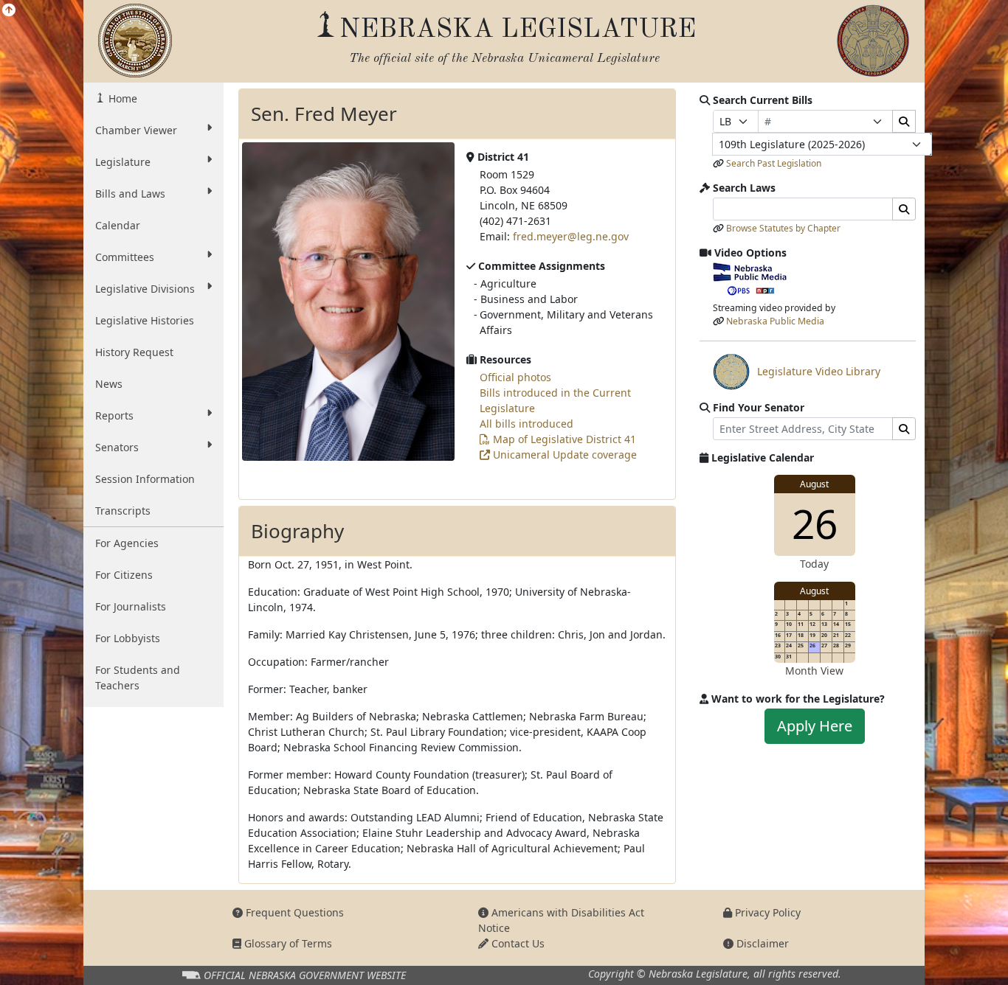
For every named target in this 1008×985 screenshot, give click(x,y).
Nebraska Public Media (775, 321)
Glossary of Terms (286, 943)
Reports (114, 415)
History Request (134, 352)
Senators (117, 447)
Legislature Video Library (796, 375)
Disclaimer (761, 943)
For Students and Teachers (137, 677)
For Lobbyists (127, 638)
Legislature (123, 162)
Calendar (117, 225)
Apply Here (814, 726)
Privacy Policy (766, 912)
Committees (124, 257)
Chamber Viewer (136, 130)
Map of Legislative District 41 (563, 439)
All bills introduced (526, 424)
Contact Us (517, 943)
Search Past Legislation (773, 163)
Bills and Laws (130, 194)
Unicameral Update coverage (563, 455)
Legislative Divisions (145, 289)
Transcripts (123, 511)
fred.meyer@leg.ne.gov (571, 236)
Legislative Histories (144, 320)
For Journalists (130, 606)
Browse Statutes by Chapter (783, 228)
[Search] (904, 121)
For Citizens (124, 575)
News (108, 384)
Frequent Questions (293, 912)
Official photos (515, 377)
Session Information (145, 479)
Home (121, 98)
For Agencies (127, 543)
